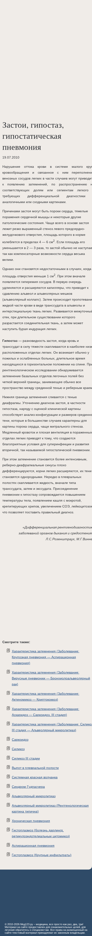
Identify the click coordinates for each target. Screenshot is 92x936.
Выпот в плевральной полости (35, 768)
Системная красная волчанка (35, 777)
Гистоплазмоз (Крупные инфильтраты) (41, 855)
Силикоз (18, 749)
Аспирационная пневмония (33, 845)
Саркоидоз (20, 739)
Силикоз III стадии (26, 758)
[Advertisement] (46, 48)
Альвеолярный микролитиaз (33, 796)
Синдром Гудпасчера (28, 787)
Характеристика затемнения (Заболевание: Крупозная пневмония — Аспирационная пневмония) (45, 657)
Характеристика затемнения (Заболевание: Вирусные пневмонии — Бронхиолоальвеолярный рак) (51, 678)
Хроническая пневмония (31, 821)
